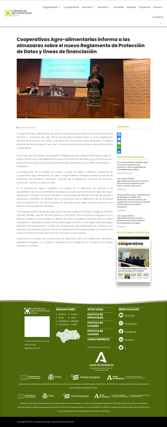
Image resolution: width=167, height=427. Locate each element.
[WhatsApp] (133, 147)
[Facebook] (133, 135)
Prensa (157, 7)
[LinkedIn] (133, 151)
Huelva (74, 314)
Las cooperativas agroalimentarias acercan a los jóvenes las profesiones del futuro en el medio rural (132, 182)
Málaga (75, 321)
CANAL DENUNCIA (98, 339)
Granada (63, 324)
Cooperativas (71, 7)
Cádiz (61, 317)
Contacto (158, 17)
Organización (50, 7)
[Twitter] (133, 139)
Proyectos (144, 7)
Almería (62, 314)
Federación (30, 128)
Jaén (73, 317)
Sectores (87, 7)
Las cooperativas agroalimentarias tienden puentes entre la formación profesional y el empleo (131, 219)
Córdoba (63, 321)
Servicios (102, 7)
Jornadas (118, 7)
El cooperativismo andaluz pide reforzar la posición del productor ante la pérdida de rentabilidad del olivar (132, 166)
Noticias (131, 7)
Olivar (129, 173)
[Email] (133, 143)
